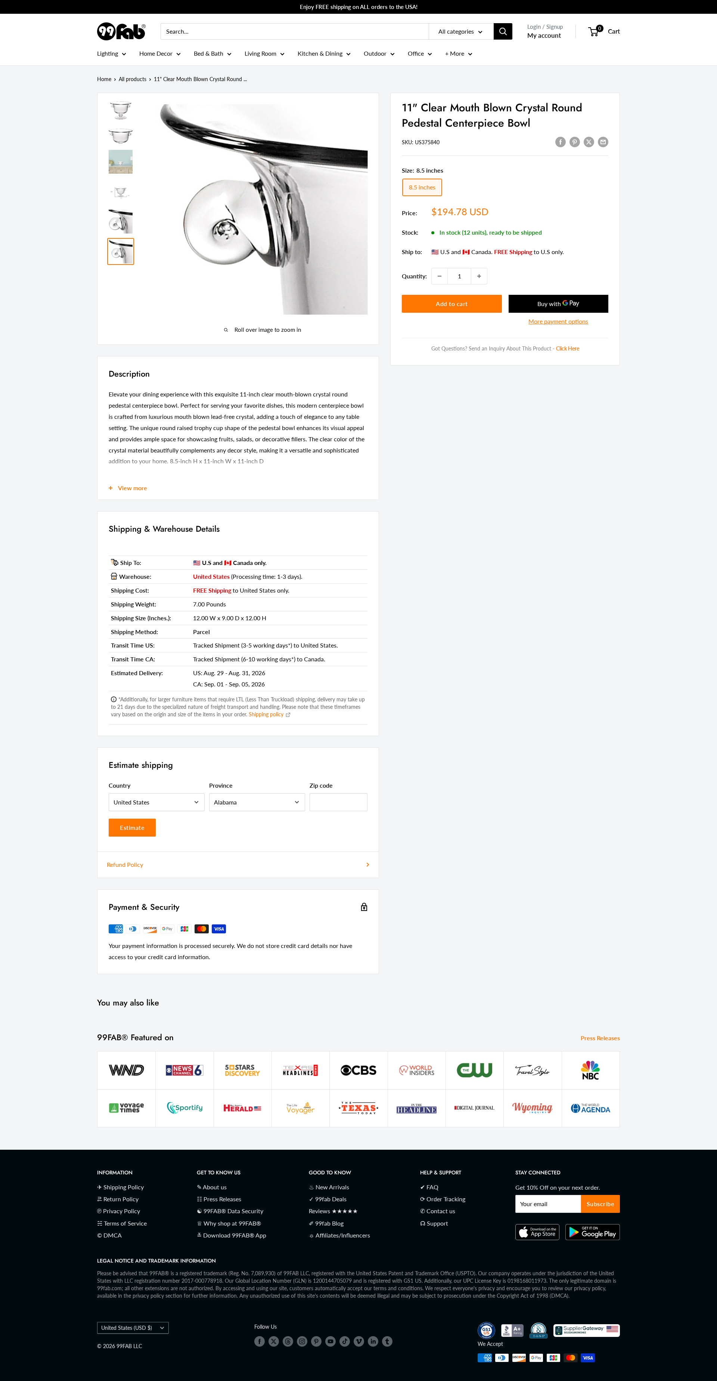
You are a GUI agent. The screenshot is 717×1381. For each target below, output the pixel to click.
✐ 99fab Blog (326, 1223)
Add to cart (452, 303)
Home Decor (156, 53)
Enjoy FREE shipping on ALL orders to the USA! (359, 6)
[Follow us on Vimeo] (359, 1341)
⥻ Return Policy (118, 1198)
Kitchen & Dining (320, 53)
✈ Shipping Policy (120, 1186)
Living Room (260, 53)
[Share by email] (603, 141)
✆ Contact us (437, 1210)
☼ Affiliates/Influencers (339, 1235)
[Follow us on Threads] (288, 1341)
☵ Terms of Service (122, 1223)
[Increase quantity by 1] (479, 276)
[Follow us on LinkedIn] (373, 1341)
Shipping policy (267, 714)
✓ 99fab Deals (328, 1198)
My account (544, 35)
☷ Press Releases (219, 1198)
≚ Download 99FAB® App (231, 1235)
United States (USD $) (126, 1328)
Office (416, 53)
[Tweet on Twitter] (589, 141)
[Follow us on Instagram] (302, 1341)
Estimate (132, 827)
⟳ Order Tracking (442, 1198)
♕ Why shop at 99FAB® (229, 1223)
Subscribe (601, 1203)
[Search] (503, 31)
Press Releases (601, 1037)
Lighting (107, 53)
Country (119, 785)
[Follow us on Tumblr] (387, 1341)
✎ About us (212, 1186)
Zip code (321, 785)
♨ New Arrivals (329, 1186)
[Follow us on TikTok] (344, 1341)
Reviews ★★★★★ (333, 1210)
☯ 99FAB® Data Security (230, 1210)
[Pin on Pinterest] (574, 141)
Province (221, 785)
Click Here (567, 349)
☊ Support (434, 1223)
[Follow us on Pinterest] (316, 1341)
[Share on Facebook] (560, 141)
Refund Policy (125, 864)
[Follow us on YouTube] (330, 1341)
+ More (454, 53)
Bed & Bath (208, 53)
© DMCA (109, 1235)
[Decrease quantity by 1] (439, 276)
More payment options (558, 321)
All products (132, 79)
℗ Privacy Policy (118, 1210)
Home (104, 79)
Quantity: (414, 275)
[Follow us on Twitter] (274, 1341)
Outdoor (375, 53)
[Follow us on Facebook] (259, 1341)
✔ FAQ (429, 1186)
